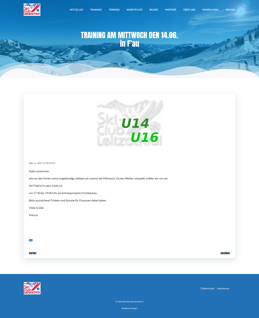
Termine (114, 9)
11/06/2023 (48, 162)
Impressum (223, 288)
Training (96, 9)
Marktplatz (135, 9)
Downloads (210, 9)
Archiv (230, 9)
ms (35, 162)
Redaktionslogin (129, 308)
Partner (170, 9)
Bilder (154, 9)
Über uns (189, 9)
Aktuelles (76, 9)
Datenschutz (207, 288)
